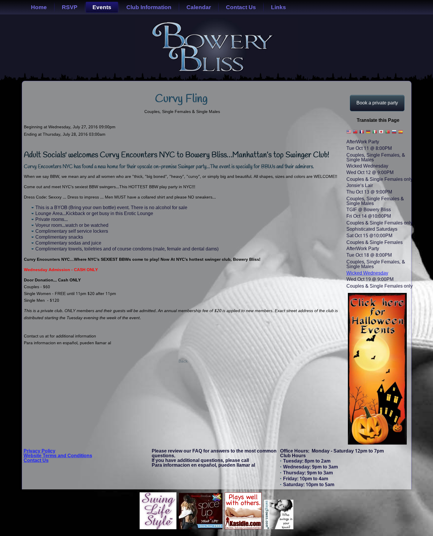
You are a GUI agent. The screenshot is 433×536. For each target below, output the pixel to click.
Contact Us (241, 7)
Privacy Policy (39, 451)
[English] (349, 134)
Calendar (198, 7)
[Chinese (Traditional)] (355, 134)
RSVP (69, 7)
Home (39, 7)
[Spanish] (401, 134)
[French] (362, 134)
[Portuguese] (388, 134)
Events (101, 7)
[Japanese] (381, 134)
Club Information (148, 7)
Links (278, 7)
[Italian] (375, 134)
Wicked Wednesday (367, 273)
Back (183, 361)
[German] (368, 134)
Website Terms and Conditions (58, 456)
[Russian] (394, 134)
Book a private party (377, 103)
